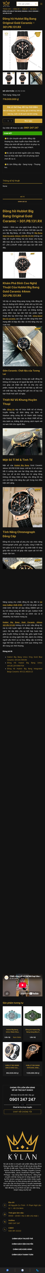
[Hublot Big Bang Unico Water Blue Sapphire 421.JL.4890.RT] (12, 1016)
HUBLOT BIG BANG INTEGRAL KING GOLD (33, 1067)
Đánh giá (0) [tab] (22, 201)
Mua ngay (28, 121)
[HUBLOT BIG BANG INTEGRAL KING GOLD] (32, 1051)
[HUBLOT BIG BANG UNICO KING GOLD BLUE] (12, 1051)
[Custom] (7, 1270)
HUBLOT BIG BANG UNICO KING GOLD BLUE (12, 1067)
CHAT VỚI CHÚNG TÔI (22, 1112)
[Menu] (41, 4)
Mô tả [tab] (22, 197)
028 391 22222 (14, 1231)
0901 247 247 (31, 127)
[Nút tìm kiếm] (36, 4)
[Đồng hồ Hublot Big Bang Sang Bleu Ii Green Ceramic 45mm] (32, 1016)
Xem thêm (17, 1037)
